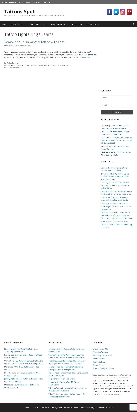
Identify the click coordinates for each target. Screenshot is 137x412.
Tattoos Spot (19, 11)
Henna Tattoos (35, 24)
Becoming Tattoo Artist (56, 24)
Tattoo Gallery (99, 362)
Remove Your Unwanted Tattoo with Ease (34, 42)
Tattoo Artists (98, 365)
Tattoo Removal (12, 63)
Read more (85, 57)
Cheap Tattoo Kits (100, 349)
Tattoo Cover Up (30, 65)
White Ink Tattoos (100, 352)
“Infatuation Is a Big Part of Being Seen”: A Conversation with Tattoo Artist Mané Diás (115, 176)
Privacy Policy (46, 2)
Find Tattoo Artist (92, 24)
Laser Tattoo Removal (15, 65)
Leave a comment (13, 68)
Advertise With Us (24, 2)
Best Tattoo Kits (17, 24)
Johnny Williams (11, 379)
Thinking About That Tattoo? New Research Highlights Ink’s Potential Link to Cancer (115, 185)
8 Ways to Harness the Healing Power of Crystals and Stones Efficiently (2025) (116, 140)
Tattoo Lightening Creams (46, 65)
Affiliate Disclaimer (71, 408)
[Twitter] (116, 12)
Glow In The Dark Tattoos (103, 368)
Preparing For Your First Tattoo (114, 203)
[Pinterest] (129, 12)
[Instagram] (123, 12)
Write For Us (36, 2)
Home (4, 24)
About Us (4, 2)
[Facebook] (109, 12)
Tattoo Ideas (77, 24)
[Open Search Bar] (134, 24)
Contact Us (12, 2)
